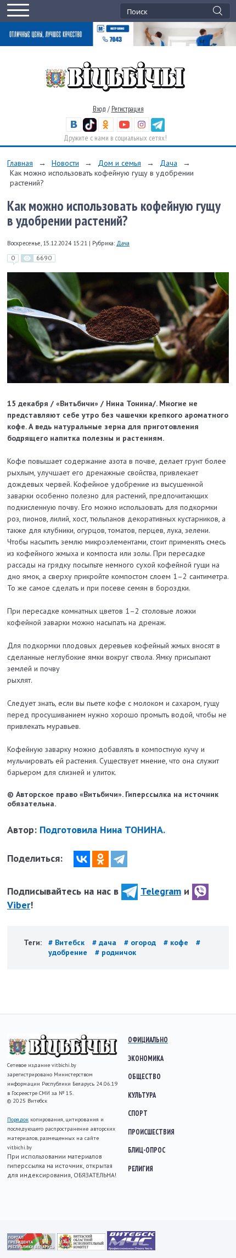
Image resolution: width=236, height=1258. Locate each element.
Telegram (161, 891)
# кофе (177, 942)
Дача (168, 163)
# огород (141, 942)
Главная (20, 163)
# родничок (115, 952)
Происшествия (151, 1131)
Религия (140, 1168)
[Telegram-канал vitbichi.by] (158, 129)
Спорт (138, 1113)
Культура (142, 1095)
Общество (144, 1076)
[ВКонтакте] (82, 859)
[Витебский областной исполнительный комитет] (82, 1248)
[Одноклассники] (100, 859)
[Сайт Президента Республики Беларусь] (32, 1248)
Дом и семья (119, 163)
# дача (105, 942)
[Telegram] (119, 859)
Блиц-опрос (146, 1149)
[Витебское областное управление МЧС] (131, 1248)
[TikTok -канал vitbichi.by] (90, 129)
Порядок (18, 1119)
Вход (99, 109)
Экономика (146, 1058)
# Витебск (67, 942)
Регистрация (127, 109)
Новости (65, 163)
